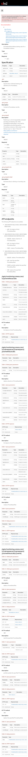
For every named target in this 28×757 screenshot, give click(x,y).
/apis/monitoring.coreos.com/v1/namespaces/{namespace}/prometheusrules (16, 36)
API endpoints (8, 31)
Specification (7, 29)
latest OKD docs (8, 20)
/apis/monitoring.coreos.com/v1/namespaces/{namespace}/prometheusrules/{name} (16, 41)
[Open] (2, 10)
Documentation (6, 25)
